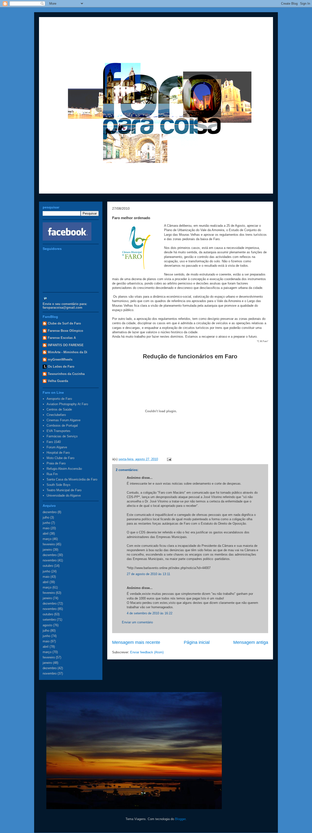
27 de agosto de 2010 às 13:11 (148, 574)
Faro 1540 (54, 442)
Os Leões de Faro (61, 366)
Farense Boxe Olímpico (65, 331)
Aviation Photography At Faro (67, 404)
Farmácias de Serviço (62, 436)
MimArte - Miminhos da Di (67, 352)
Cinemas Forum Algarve (63, 420)
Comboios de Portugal (62, 425)
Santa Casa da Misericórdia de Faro (72, 479)
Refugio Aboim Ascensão (64, 468)
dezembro (50, 512)
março (47, 539)
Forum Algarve (57, 447)
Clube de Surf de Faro (64, 323)
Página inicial (197, 642)
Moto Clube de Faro (60, 458)
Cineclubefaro (56, 415)
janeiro (47, 549)
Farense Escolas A (62, 338)
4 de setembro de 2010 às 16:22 (149, 613)
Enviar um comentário (137, 622)
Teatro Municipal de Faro (64, 490)
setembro (49, 619)
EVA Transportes (58, 431)
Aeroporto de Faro (59, 399)
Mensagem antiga (250, 642)
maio (46, 528)
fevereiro (49, 544)
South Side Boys (58, 485)
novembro (50, 560)
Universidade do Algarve (64, 495)
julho (46, 517)
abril (46, 533)
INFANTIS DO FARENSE (66, 345)
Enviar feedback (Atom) (147, 652)
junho (46, 523)
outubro (48, 566)
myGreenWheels (60, 359)
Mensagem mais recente (136, 642)
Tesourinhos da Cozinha (66, 374)
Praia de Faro (56, 463)
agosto (47, 625)
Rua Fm (52, 474)
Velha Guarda (58, 381)
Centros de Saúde (59, 409)
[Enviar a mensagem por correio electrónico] (168, 459)
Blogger (180, 819)
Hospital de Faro (58, 452)
